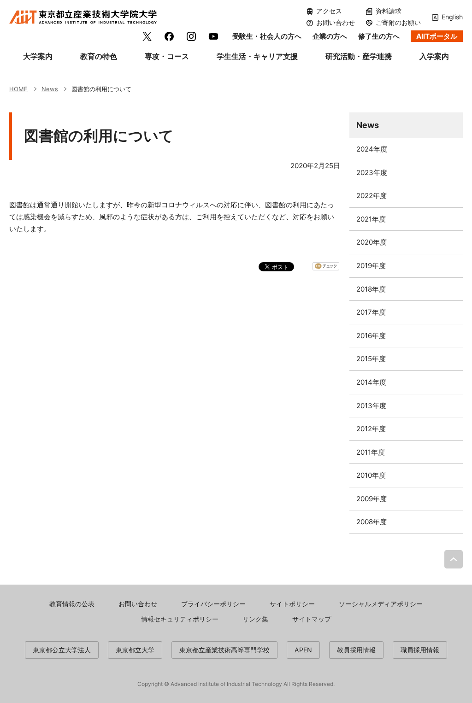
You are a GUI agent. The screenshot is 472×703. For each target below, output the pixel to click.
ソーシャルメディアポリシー (381, 604)
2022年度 (371, 195)
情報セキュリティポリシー (179, 619)
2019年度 (371, 265)
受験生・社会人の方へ (266, 36)
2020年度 (371, 242)
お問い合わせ (335, 22)
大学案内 (38, 56)
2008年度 (371, 521)
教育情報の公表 (71, 604)
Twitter (147, 36)
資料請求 (388, 11)
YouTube (213, 36)
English (452, 17)
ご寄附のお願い (398, 22)
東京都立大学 (135, 650)
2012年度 (371, 428)
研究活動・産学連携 (358, 56)
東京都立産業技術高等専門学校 (224, 650)
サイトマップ (311, 619)
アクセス (329, 11)
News (367, 125)
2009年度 (371, 498)
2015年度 (371, 358)
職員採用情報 (420, 650)
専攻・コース (167, 56)
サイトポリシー (292, 604)
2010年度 (371, 475)
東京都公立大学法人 (62, 650)
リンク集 (255, 619)
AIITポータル (436, 36)
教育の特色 (98, 56)
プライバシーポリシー (213, 604)
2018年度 (371, 289)
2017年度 (371, 312)
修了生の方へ (379, 36)
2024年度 (371, 149)
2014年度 (371, 382)
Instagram (191, 36)
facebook (169, 36)
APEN (303, 650)
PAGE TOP (453, 559)
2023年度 (371, 172)
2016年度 (371, 335)
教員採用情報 (356, 650)
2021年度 (371, 219)
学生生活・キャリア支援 (257, 56)
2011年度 (370, 452)
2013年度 (371, 405)
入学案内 (434, 56)
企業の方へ (330, 36)
